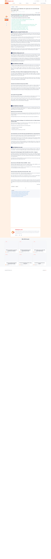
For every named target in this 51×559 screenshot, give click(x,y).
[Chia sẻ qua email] (39, 12)
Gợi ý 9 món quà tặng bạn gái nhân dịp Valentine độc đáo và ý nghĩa (20, 194)
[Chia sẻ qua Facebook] (6, 21)
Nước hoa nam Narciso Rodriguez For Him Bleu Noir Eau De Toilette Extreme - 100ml (24, 24)
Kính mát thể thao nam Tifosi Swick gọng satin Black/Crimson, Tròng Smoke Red (23, 25)
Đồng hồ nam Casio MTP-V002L (16, 23)
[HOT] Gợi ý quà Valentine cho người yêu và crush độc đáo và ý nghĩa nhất (20, 191)
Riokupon (20, 15)
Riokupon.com (6, 18)
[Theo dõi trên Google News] (16, 235)
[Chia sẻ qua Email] (6, 25)
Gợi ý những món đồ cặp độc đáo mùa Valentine (17, 196)
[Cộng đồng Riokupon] (19, 235)
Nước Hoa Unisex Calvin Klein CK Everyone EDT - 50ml (20, 29)
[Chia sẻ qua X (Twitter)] (6, 23)
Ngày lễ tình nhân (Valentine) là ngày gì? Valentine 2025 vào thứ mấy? (20, 192)
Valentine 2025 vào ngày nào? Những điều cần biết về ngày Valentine (20, 193)
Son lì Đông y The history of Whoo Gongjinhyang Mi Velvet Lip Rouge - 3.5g (23, 19)
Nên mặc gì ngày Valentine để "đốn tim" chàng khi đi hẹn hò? (19, 195)
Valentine (17, 186)
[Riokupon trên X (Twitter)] (21, 235)
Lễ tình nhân (12, 186)
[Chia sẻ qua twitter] (38, 12)
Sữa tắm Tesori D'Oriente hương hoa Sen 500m (19, 20)
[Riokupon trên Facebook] (18, 235)
